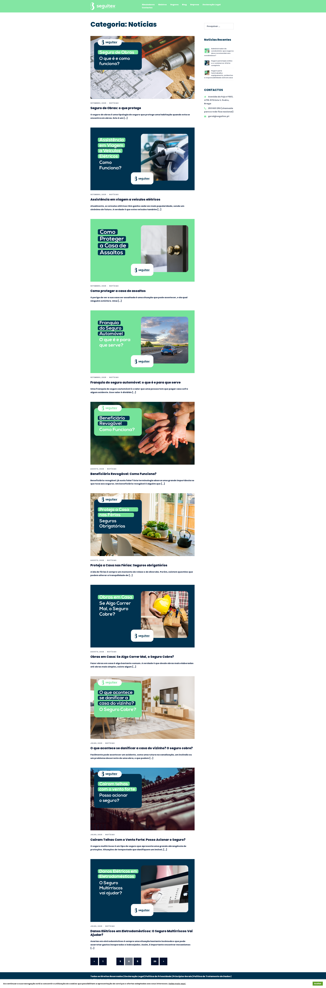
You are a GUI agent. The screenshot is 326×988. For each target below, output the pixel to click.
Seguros (174, 4)
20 (155, 961)
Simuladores (148, 4)
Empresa (194, 4)
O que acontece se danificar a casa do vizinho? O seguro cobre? (141, 748)
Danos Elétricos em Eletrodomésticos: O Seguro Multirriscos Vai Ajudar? (141, 933)
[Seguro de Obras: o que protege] (142, 67)
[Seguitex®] (103, 6)
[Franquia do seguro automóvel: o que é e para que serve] (142, 341)
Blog (184, 4)
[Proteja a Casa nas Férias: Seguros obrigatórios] (142, 524)
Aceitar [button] (317, 983)
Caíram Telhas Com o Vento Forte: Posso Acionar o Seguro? (137, 840)
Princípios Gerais (182, 976)
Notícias (114, 103)
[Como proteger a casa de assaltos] (142, 250)
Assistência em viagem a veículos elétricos (125, 199)
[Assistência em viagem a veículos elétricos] (142, 158)
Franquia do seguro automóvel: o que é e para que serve (135, 382)
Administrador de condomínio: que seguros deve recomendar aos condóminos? (219, 52)
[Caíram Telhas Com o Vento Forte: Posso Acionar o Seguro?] (142, 798)
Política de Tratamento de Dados (211, 976)
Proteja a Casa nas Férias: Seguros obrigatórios (128, 565)
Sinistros (162, 4)
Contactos (147, 7)
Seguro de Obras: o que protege (115, 108)
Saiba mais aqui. (177, 983)
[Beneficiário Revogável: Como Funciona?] (142, 433)
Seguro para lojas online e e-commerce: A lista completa (221, 63)
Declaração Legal (212, 4)
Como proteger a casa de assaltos (118, 291)
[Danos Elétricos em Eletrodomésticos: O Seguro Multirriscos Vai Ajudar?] (142, 890)
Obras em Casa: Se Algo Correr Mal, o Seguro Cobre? (132, 657)
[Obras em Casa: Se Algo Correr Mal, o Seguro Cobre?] (142, 616)
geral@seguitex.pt (218, 116)
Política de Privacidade (158, 976)
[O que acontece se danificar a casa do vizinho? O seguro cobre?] (142, 707)
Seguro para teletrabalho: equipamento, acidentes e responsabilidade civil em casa (218, 74)
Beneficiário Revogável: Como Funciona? (123, 474)
